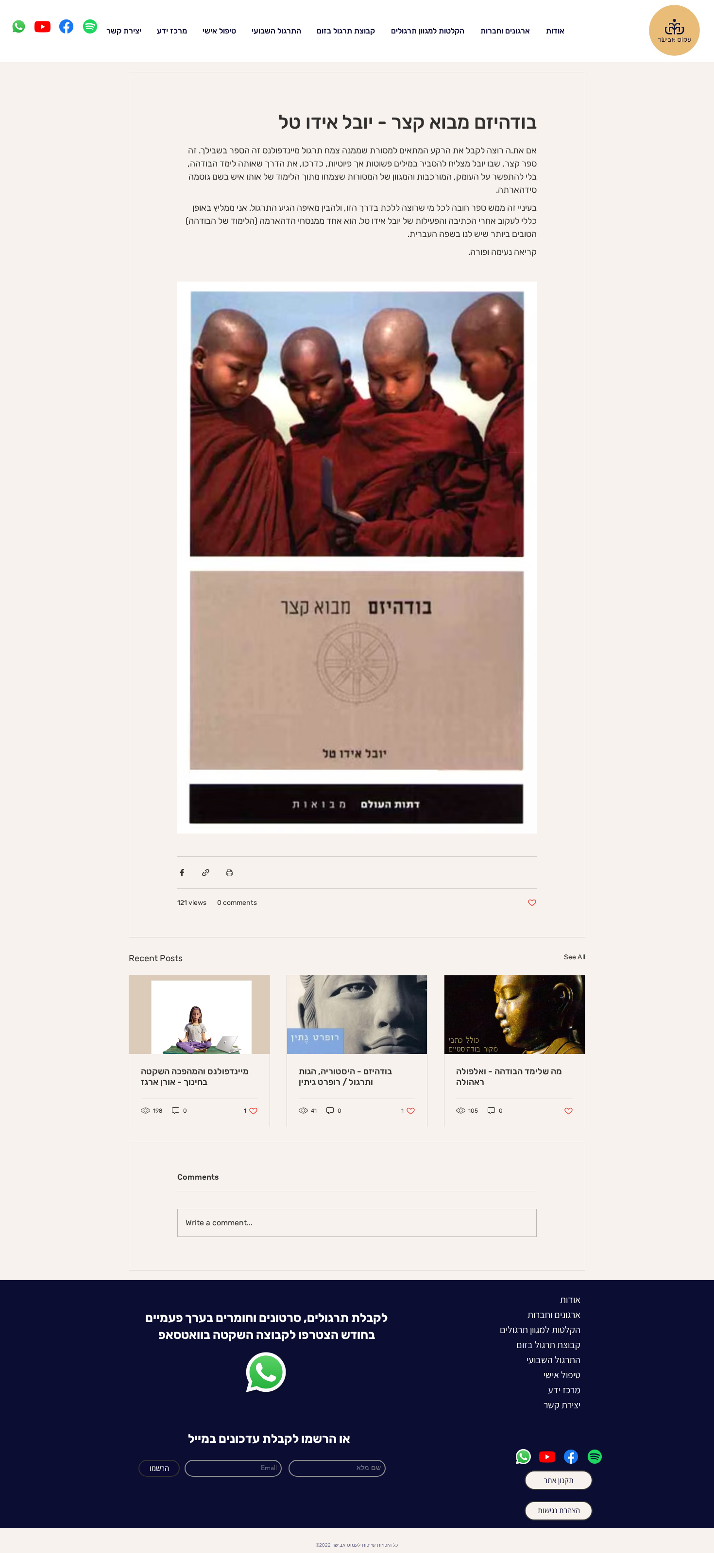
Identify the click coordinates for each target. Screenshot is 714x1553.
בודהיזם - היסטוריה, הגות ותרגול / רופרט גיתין (345, 1076)
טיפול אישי (562, 1375)
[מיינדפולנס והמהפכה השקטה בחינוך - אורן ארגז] (199, 1014)
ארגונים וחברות (553, 1314)
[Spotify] (90, 26)
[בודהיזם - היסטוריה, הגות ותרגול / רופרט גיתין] (357, 1014)
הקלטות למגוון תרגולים (553, 1329)
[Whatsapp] (18, 26)
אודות (570, 1299)
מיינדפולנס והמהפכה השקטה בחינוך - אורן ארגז (195, 1076)
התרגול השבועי (553, 1359)
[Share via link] (205, 872)
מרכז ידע (564, 1390)
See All (574, 957)
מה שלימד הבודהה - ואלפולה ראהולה (509, 1076)
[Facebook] (66, 26)
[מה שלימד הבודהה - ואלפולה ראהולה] (514, 1014)
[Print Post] (229, 872)
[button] (169, 30)
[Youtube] (42, 26)
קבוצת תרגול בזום (553, 1344)
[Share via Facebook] (182, 872)
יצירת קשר (562, 1405)
